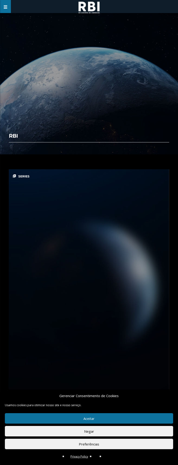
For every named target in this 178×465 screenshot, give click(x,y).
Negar (89, 431)
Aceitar (89, 418)
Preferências (89, 444)
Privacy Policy (79, 456)
